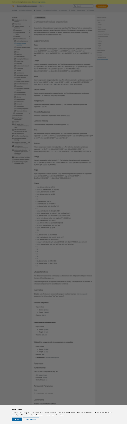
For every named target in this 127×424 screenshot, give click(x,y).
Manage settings (31, 419)
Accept (17, 419)
